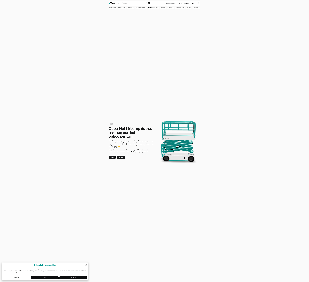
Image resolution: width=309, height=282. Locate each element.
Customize (16, 277)
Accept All (73, 277)
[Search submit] (149, 3)
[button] (86, 264)
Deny (45, 277)
